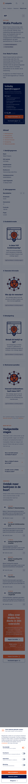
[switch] (23, 748)
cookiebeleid (4, 743)
